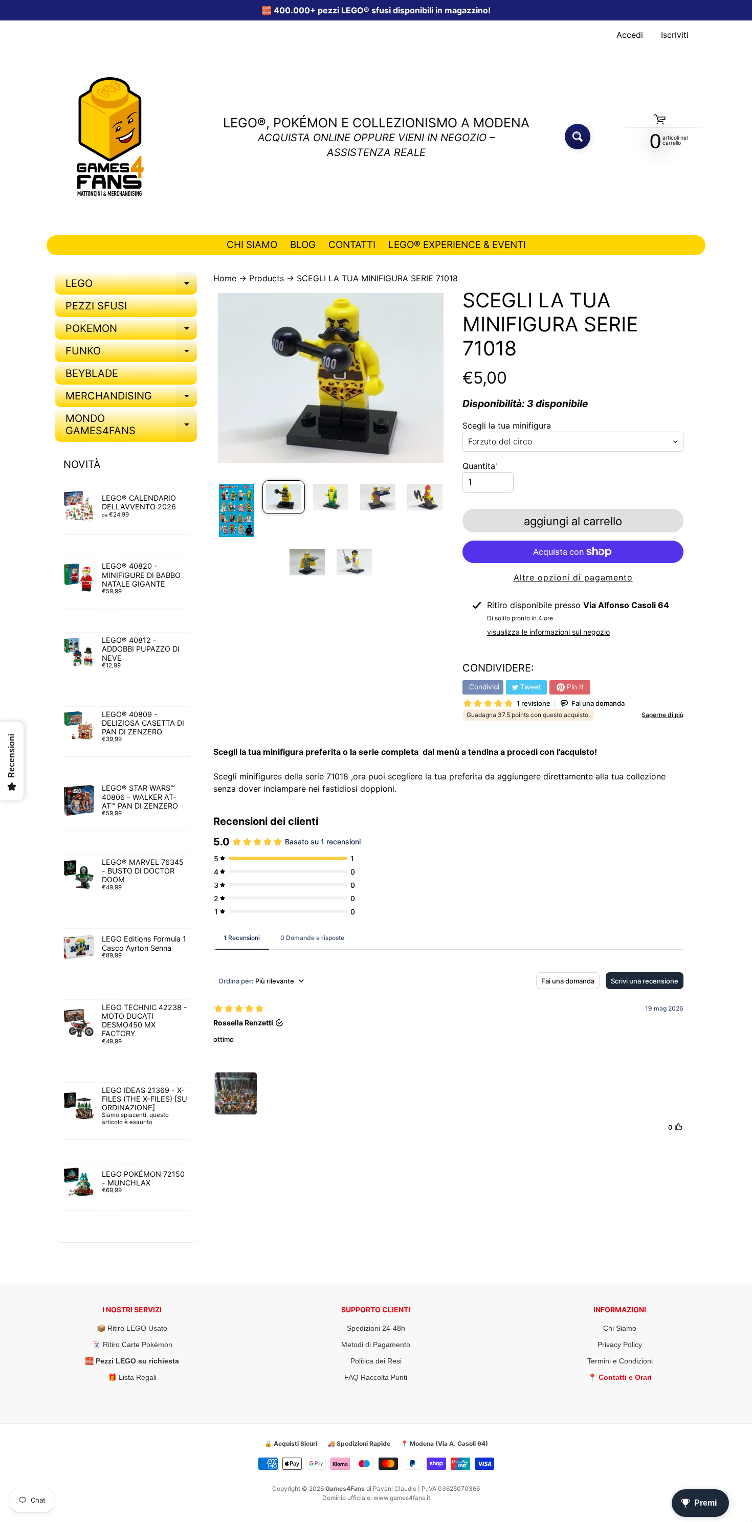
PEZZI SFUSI (96, 306)
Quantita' (479, 466)
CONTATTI (351, 245)
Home (224, 278)
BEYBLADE (91, 373)
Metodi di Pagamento (375, 1344)
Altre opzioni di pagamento (573, 577)
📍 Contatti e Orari (620, 1377)
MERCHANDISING (131, 398)
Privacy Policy (620, 1344)
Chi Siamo (619, 1328)
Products (266, 278)
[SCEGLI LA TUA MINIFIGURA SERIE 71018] (236, 510)
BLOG (303, 245)
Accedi (629, 35)
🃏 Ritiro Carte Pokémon (132, 1344)
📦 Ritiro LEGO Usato (132, 1328)
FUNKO (131, 353)
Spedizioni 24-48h (376, 1328)
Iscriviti (675, 35)
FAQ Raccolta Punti (375, 1377)
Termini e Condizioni (620, 1361)
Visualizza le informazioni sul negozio (548, 632)
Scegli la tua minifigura (506, 425)
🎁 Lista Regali (132, 1377)
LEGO (131, 286)
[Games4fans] (110, 136)
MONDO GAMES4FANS (131, 425)
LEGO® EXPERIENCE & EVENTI (457, 245)
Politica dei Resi (376, 1361)
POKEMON (131, 331)
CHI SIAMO (252, 245)
